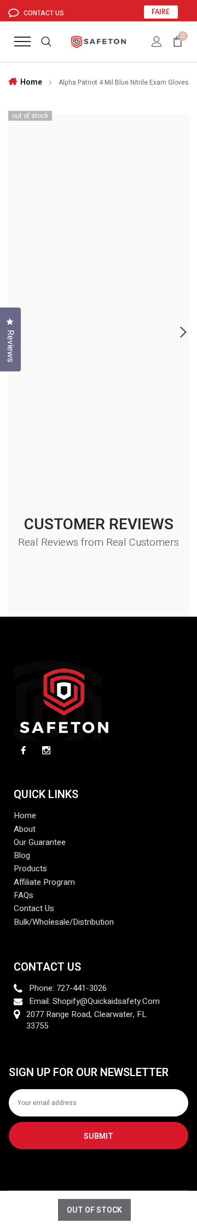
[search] (46, 41)
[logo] (99, 41)
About (25, 829)
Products (30, 869)
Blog (22, 855)
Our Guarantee (40, 842)
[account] (157, 41)
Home (31, 82)
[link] (23, 750)
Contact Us (43, 13)
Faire (161, 12)
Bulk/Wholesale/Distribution (64, 922)
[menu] (22, 41)
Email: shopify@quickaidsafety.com (94, 1001)
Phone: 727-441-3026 (68, 988)
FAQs (23, 895)
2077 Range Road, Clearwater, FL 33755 (86, 1020)
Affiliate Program (44, 882)
